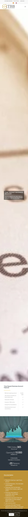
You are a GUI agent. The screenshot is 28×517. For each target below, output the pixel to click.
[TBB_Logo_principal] (11, 6)
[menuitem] (25, 6)
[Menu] (25, 6)
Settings (17, 514)
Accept (11, 514)
